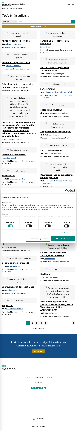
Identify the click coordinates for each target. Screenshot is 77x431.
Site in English (38, 382)
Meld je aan (38, 351)
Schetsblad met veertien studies (17, 84)
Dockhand (45, 274)
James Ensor (45, 47)
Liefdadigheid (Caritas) (51, 110)
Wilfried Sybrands (52, 135)
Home (4, 9)
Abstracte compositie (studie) (16, 40)
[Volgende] (73, 323)
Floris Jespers (11, 290)
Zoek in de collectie (15, 9)
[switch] (29, 225)
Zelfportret (7, 305)
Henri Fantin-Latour (14, 309)
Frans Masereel (51, 277)
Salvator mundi (47, 89)
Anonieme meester (53, 153)
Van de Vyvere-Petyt (58, 181)
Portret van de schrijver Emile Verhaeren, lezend (54, 69)
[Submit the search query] (73, 22)
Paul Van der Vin (9, 247)
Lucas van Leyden (17, 179)
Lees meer (44, 209)
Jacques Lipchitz (14, 266)
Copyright (28, 377)
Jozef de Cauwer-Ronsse (12, 139)
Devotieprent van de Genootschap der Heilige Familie (57, 176)
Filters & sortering (37, 26)
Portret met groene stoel (14, 154)
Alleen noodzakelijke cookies (38, 239)
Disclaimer (48, 377)
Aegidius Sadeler (61, 113)
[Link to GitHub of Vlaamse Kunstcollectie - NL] (41, 388)
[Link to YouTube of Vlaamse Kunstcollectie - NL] (45, 388)
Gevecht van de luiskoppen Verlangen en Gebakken (53, 254)
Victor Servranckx (13, 44)
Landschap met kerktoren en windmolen (54, 42)
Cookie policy (38, 377)
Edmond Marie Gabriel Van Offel (58, 92)
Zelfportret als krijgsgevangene (55, 131)
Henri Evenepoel (9, 158)
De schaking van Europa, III (15, 263)
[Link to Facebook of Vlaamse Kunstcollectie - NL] (32, 388)
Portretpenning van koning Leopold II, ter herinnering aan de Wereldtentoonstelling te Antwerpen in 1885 (56, 305)
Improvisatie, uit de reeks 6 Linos (18, 287)
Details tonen (66, 233)
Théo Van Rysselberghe (54, 73)
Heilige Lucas (8, 175)
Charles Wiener (51, 313)
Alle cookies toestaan (63, 239)
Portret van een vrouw (51, 150)
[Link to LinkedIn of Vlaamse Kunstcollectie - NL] (38, 388)
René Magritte (22, 87)
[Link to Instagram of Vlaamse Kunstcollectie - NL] (35, 388)
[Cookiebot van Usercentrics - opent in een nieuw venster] (66, 190)
